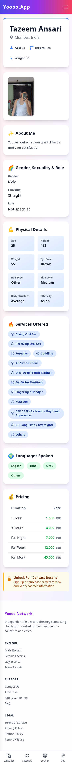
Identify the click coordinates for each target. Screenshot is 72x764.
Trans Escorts (14, 667)
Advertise (11, 692)
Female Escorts (15, 656)
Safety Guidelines (16, 698)
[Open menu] (66, 6)
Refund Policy (14, 734)
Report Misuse (14, 739)
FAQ (7, 703)
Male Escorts (13, 650)
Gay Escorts (12, 661)
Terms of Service (16, 722)
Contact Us (12, 686)
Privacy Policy (14, 728)
